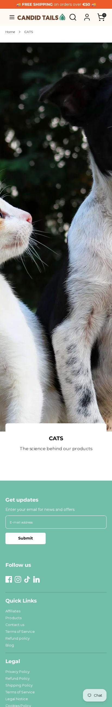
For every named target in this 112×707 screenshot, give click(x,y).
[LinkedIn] (36, 579)
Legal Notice (16, 699)
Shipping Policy (19, 685)
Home (10, 32)
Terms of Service (20, 632)
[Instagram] (18, 579)
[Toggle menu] (10, 17)
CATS (28, 32)
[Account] (87, 14)
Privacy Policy (17, 672)
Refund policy (17, 638)
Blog (9, 645)
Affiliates (12, 611)
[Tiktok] (27, 579)
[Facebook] (8, 579)
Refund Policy (17, 678)
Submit (25, 538)
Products (13, 618)
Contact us (14, 625)
